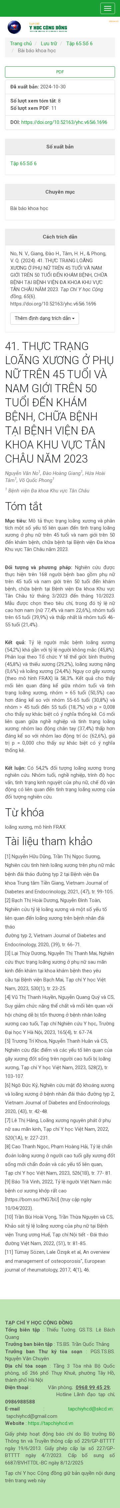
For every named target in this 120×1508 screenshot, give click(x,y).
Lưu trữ (49, 44)
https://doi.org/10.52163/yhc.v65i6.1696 (64, 122)
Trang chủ (21, 44)
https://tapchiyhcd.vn (50, 1423)
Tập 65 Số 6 (79, 44)
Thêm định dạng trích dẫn (43, 318)
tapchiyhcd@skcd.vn (90, 1409)
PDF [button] (60, 71)
